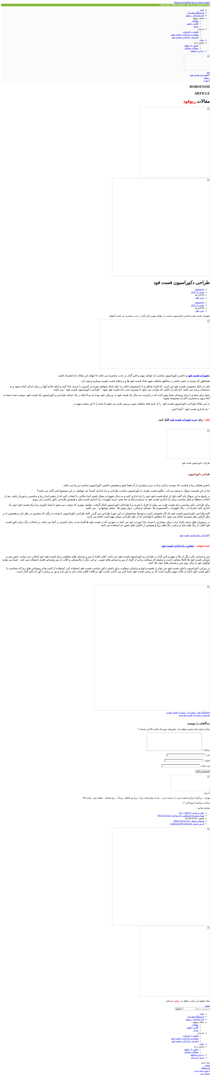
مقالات (195, 21)
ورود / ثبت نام (197, 1057)
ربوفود (177, 1001)
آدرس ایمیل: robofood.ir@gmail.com (187, 824)
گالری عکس (192, 23)
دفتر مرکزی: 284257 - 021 (191, 813)
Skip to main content (200, 2)
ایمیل (206, 760)
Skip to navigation (182, 2)
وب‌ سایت (205, 766)
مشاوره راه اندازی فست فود (184, 34)
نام (207, 755)
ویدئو (196, 26)
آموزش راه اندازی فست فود (185, 37)
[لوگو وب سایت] (197, 69)
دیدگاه (206, 750)
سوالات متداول (191, 48)
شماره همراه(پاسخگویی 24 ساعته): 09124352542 (181, 815)
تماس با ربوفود (191, 45)
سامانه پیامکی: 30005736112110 (188, 821)
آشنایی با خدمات (190, 32)
